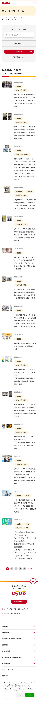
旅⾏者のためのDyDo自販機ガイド (13, 639)
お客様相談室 (6, 663)
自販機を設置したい (19, 602)
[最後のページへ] (31, 568)
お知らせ (5, 676)
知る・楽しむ (6, 651)
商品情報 (5, 626)
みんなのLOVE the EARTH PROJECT (14, 657)
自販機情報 (5, 632)
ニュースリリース (7, 670)
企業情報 (5, 645)
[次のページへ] (28, 568)
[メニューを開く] (35, 3)
